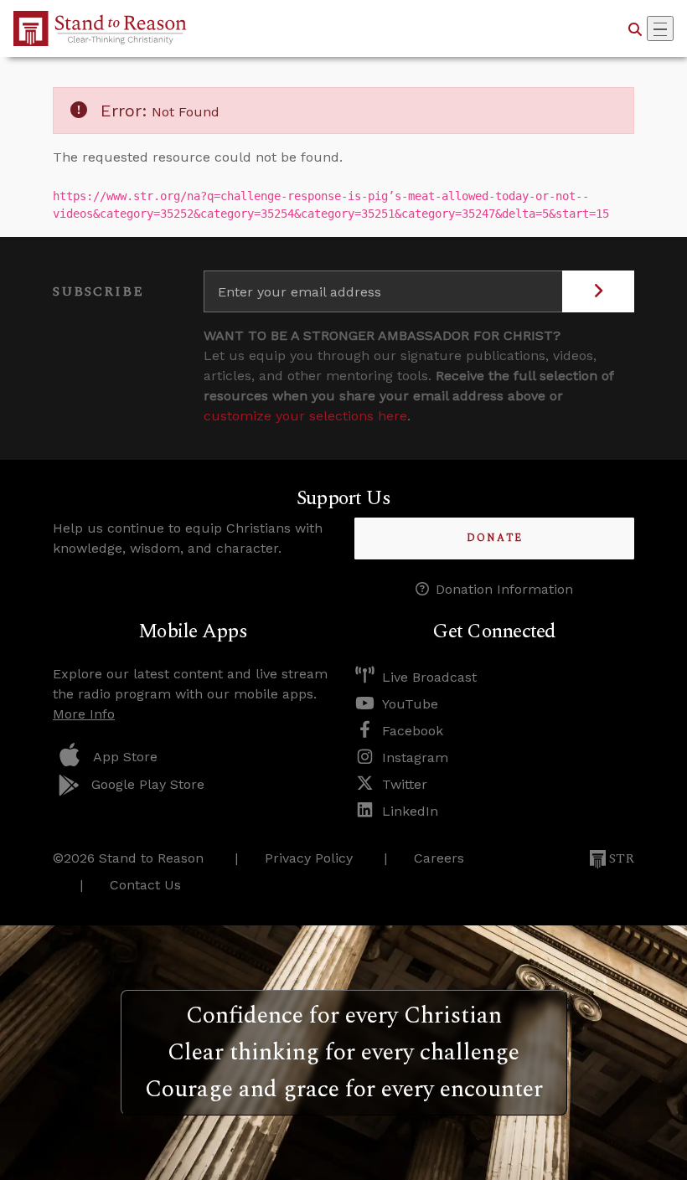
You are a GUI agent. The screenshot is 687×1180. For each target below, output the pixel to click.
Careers (439, 858)
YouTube (410, 704)
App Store (125, 757)
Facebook (412, 731)
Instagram (415, 757)
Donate (495, 538)
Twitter (404, 784)
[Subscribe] (598, 291)
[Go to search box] (635, 28)
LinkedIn (410, 811)
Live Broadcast (429, 677)
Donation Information (504, 589)
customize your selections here (305, 416)
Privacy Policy (309, 858)
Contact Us (145, 885)
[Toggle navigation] (660, 28)
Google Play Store (147, 784)
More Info (84, 714)
